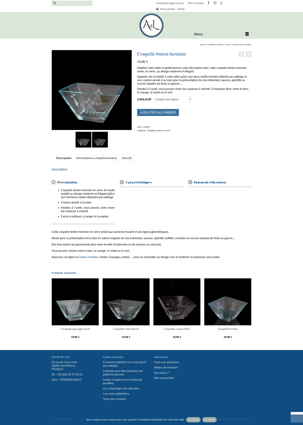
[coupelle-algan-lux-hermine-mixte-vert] (83, 139)
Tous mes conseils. (115, 398)
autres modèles (89, 257)
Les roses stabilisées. (116, 393)
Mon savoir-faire (164, 377)
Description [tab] (64, 158)
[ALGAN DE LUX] (151, 25)
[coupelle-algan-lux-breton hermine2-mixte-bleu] (92, 89)
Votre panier (172, 9)
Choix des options (75, 342)
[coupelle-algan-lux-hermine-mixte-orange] (100, 139)
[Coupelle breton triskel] (248, 54)
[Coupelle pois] (241, 54)
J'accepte (193, 419)
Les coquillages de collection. (121, 388)
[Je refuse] (298, 419)
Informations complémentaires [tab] (96, 158)
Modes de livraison (166, 367)
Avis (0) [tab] (127, 158)
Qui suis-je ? (162, 372)
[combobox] (173, 99)
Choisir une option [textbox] (167, 99)
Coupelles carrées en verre (158, 130)
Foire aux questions (166, 362)
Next (248, 311)
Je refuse (209, 419)
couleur (144, 99)
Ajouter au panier (158, 112)
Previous (55, 311)
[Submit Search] (54, 3)
